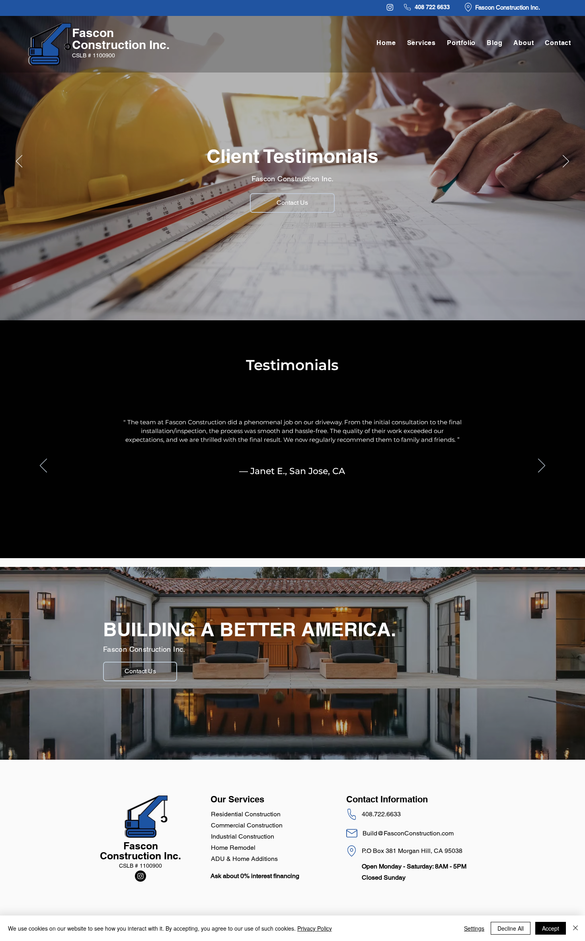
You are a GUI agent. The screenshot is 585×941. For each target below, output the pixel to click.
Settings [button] (474, 928)
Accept (550, 928)
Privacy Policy (314, 928)
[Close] (575, 928)
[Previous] (19, 162)
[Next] (566, 162)
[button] (461, 43)
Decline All (510, 928)
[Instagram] (390, 7)
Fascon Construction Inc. (121, 38)
